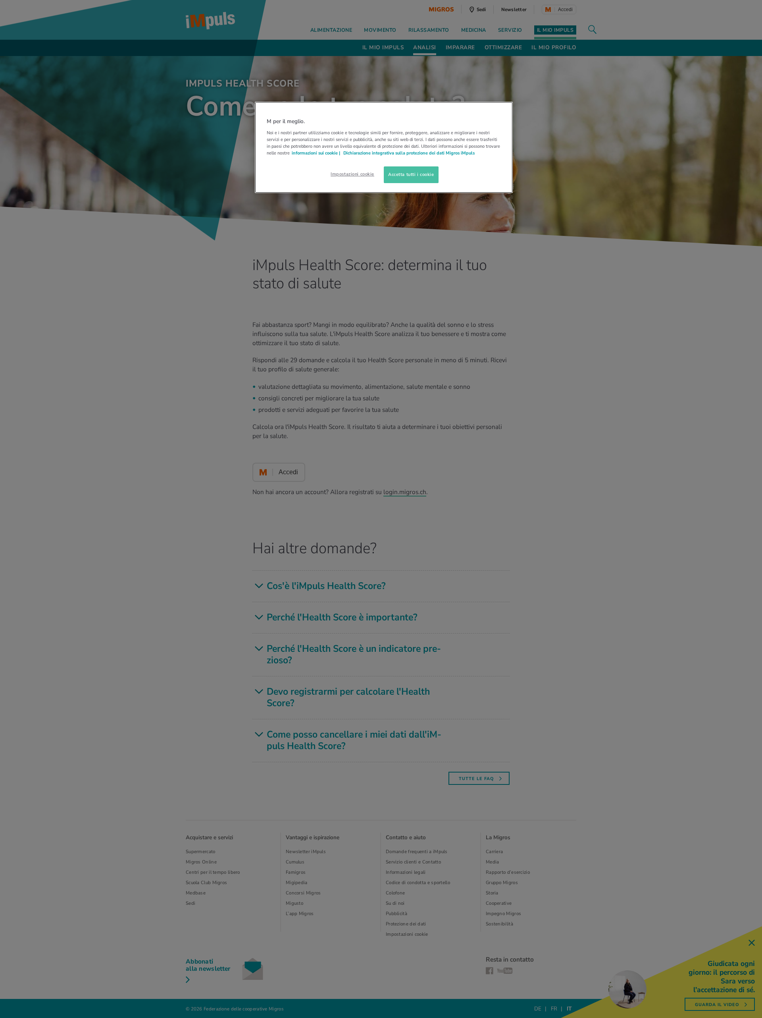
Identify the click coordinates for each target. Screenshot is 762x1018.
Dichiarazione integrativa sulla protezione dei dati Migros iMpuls (409, 153)
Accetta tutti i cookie (411, 174)
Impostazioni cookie (352, 174)
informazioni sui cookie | (316, 153)
